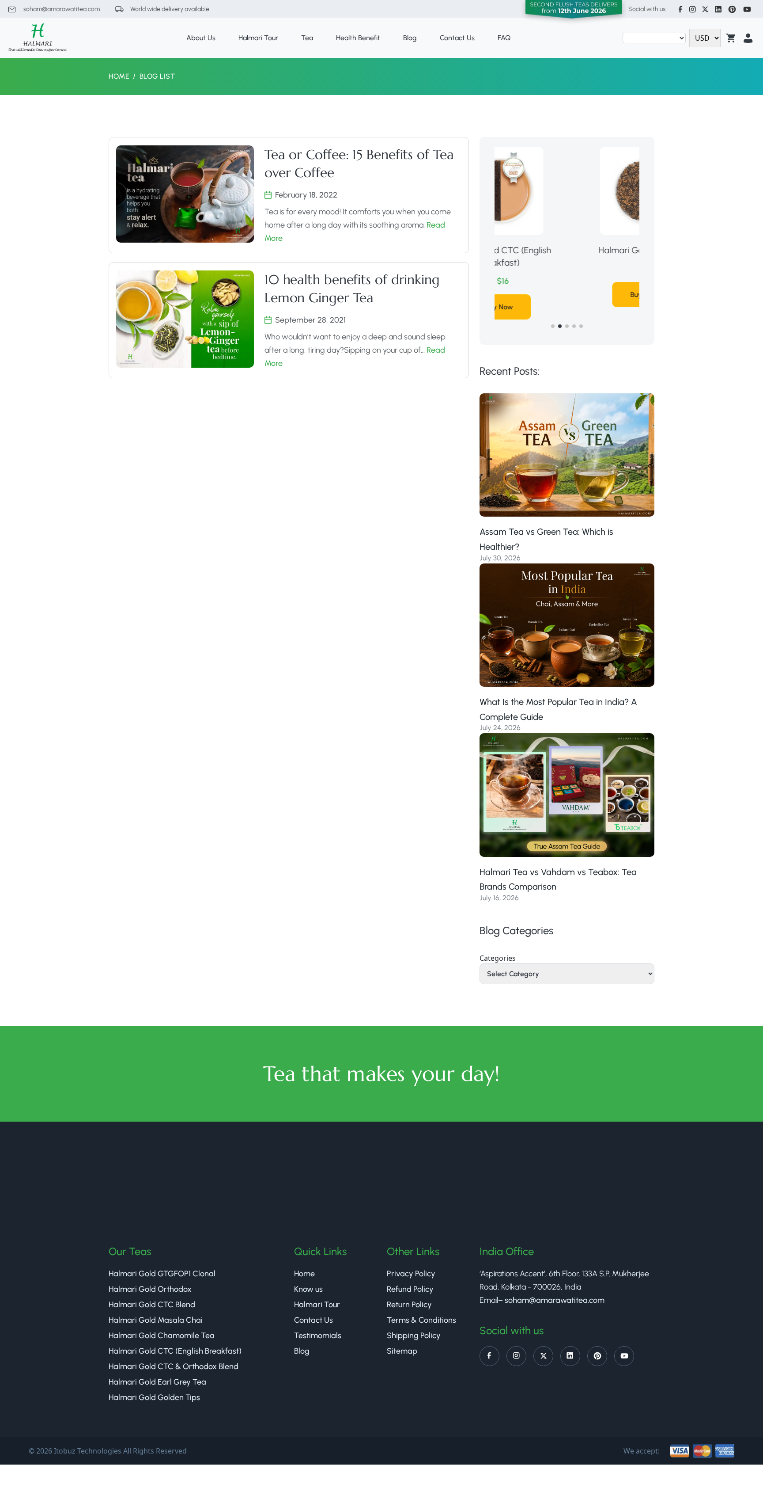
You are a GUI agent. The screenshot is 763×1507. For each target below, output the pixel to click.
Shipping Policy (414, 1335)
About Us (200, 38)
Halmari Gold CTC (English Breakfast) (175, 1351)
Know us (308, 1289)
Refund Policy (410, 1289)
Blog (410, 38)
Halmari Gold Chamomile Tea (162, 1335)
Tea (307, 38)
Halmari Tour (258, 38)
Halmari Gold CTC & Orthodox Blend (173, 1366)
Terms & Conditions (421, 1320)
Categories (498, 958)
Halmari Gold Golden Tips (154, 1397)
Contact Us (457, 38)
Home (119, 76)
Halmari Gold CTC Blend (152, 1304)
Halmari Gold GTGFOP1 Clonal (162, 1274)
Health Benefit (358, 38)
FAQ (504, 38)
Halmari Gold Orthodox (566, 250)
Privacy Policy (411, 1274)
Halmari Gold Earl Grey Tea (157, 1382)
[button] (553, 326)
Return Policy (409, 1304)
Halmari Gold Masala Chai (156, 1320)
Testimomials (317, 1335)
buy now (567, 294)
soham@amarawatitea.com (61, 9)
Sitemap (402, 1351)
